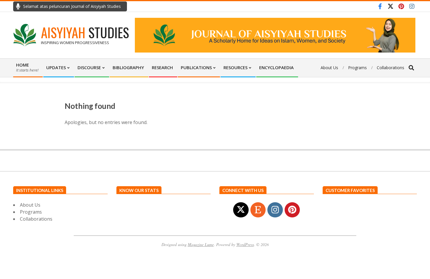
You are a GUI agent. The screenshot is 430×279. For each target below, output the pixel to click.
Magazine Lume (201, 244)
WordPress (245, 244)
